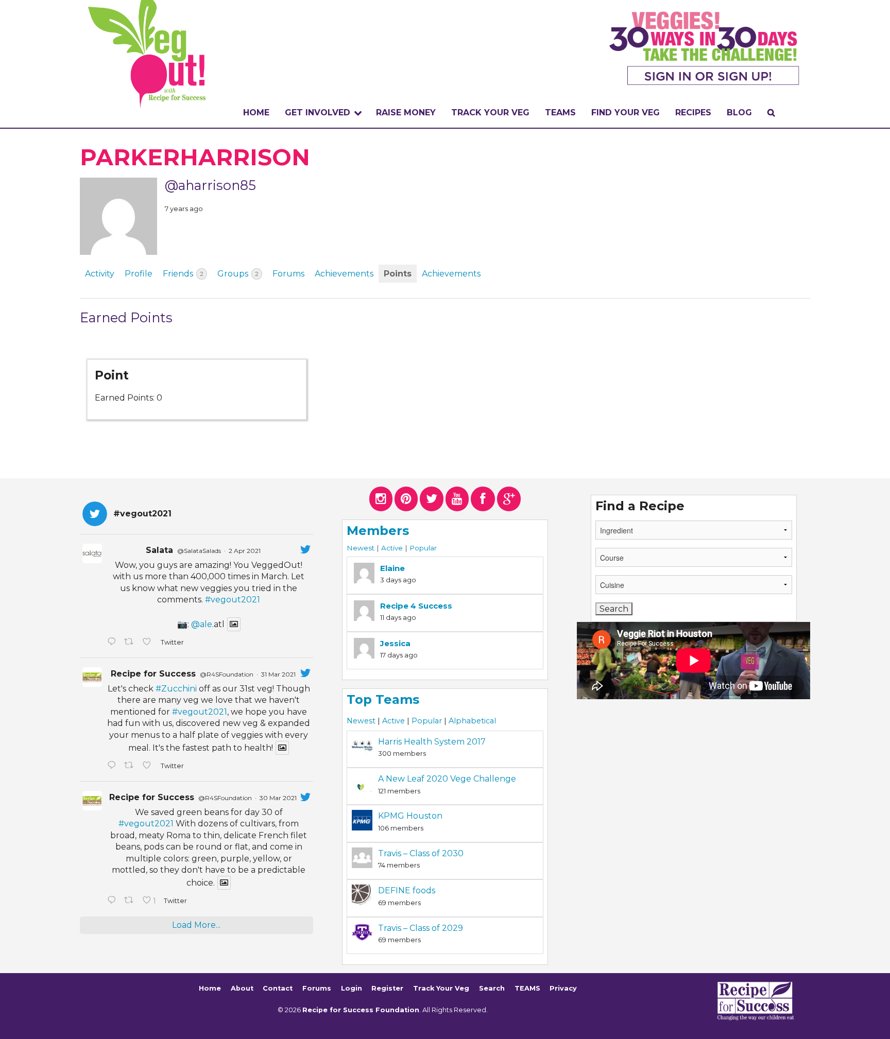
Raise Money (406, 112)
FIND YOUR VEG (625, 112)
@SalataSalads (199, 551)
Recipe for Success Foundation (360, 1010)
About (242, 988)
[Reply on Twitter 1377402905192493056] (113, 766)
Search (492, 988)
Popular (423, 548)
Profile (138, 274)
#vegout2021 (232, 599)
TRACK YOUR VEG (490, 112)
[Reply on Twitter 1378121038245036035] (113, 642)
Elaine (392, 568)
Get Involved (317, 112)
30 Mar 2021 (278, 798)
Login (351, 988)
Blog (739, 112)
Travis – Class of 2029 (420, 928)
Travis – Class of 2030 (421, 853)
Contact (278, 988)
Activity (99, 274)
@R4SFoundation (226, 674)
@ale (201, 624)
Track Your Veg (441, 988)
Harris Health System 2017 (432, 742)
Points (398, 274)
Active (392, 548)
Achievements (344, 274)
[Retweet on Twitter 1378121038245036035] (131, 642)
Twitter (171, 642)
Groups (238, 274)
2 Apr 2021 (245, 551)
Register (387, 988)
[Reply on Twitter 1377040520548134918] (113, 901)
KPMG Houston (410, 816)
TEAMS (560, 112)
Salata (159, 550)
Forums (288, 274)
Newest (360, 548)
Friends (183, 274)
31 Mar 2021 (278, 674)
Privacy (563, 988)
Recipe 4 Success (416, 606)
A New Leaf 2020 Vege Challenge (447, 779)
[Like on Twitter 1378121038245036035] (149, 642)
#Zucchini (176, 689)
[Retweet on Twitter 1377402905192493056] (131, 766)
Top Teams (383, 699)
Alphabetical (472, 720)
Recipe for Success (153, 674)
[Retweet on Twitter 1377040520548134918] (131, 901)
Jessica (395, 643)
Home (256, 112)
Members (378, 530)
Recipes (693, 112)
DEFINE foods (406, 890)
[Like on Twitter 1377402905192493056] (149, 766)
